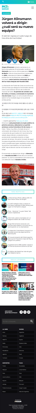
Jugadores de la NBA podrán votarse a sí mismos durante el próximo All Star (20, 245)
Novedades (6, 13)
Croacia (21, 358)
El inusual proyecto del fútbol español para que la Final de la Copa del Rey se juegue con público (20, 238)
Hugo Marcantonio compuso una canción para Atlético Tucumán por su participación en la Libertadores (20, 225)
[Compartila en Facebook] (9, 61)
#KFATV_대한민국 (17, 113)
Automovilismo (6, 377)
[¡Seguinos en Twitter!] (25, 312)
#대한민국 (13, 115)
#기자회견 (5, 117)
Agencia (5, 354)
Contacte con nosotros (18, 408)
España (21, 339)
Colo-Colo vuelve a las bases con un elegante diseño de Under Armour (19, 218)
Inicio (4, 332)
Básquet (5, 369)
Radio (4, 343)
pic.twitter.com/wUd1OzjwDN (17, 117)
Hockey (4, 384)
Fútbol (4, 366)
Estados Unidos (23, 343)
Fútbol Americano (7, 388)
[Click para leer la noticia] (4, 198)
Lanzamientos (22, 369)
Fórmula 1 (21, 384)
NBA (20, 377)
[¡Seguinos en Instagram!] (28, 312)
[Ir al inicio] (5, 7)
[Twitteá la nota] (21, 61)
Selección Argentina (24, 391)
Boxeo (4, 391)
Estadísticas (5, 350)
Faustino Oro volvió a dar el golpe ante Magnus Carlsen (9, 292)
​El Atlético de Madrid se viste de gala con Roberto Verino (20, 252)
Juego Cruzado (23, 388)
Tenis (4, 373)
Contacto (5, 358)
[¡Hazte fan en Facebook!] (21, 312)
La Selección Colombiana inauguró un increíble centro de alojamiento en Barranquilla (20, 232)
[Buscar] (3, 2)
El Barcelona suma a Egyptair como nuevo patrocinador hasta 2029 (25, 274)
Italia (20, 347)
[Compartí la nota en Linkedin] (15, 61)
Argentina (21, 332)
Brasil (20, 354)
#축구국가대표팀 (22, 115)
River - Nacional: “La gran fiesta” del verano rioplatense (19, 212)
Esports (4, 380)
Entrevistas (5, 347)
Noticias (4, 336)
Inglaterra (21, 336)
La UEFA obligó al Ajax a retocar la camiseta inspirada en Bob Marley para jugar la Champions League (20, 205)
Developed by (11, 400)
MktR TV (5, 339)
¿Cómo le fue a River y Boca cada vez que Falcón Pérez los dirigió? (20, 198)
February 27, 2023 (22, 121)
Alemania (21, 350)
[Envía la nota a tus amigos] (27, 61)
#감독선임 (30, 115)
